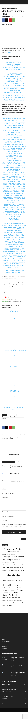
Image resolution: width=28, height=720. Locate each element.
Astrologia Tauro (13, 564)
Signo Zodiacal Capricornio (7, 600)
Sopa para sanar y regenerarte (18, 665)
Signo (19, 587)
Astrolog (4, 554)
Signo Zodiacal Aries (6, 597)
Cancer (11, 567)
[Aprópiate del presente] (5, 482)
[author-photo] (14, 452)
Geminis (4, 570)
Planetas (7, 582)
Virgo (3, 605)
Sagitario (4, 587)
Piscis (3, 582)
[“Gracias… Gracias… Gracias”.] (5, 468)
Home (3, 639)
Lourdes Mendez (6, 16)
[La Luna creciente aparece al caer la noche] (5, 674)
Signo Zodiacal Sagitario (7, 602)
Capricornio (16, 567)
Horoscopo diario (15, 570)
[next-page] (5, 489)
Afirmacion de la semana (17, 5)
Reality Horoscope (11, 585)
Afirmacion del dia (12, 414)
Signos (20, 590)
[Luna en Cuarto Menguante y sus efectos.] (5, 659)
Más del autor (19, 462)
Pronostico (8, 5)
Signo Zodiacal (9, 595)
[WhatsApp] (13, 20)
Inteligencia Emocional (20, 437)
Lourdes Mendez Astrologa (7, 577)
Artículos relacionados (8, 462)
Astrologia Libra (5, 564)
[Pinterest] (10, 20)
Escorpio (21, 567)
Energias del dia (5, 416)
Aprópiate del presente (17, 481)
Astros (5, 567)
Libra (6, 572)
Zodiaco (9, 605)
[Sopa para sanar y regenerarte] (5, 667)
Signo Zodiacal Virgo (17, 602)
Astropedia (4, 648)
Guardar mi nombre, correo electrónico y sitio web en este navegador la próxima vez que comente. (14, 526)
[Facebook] (3, 20)
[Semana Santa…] (5, 476)
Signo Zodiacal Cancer (16, 597)
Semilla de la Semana (12, 587)
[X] (6, 20)
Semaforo (4, 418)
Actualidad (4, 644)
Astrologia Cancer (5, 562)
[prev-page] (3, 489)
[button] (2, 2)
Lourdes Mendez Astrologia (12, 580)
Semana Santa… (15, 473)
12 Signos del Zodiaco (12, 549)
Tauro (23, 602)
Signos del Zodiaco (10, 592)
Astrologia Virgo (21, 564)
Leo (3, 572)
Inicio (3, 5)
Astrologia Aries (17, 559)
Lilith (9, 52)
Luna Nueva (21, 416)
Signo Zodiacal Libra (18, 600)
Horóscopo (4, 646)
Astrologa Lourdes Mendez (13, 557)
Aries (21, 551)
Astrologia (20, 414)
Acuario (4, 551)
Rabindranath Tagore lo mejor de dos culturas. (8, 437)
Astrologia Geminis (14, 562)
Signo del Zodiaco (9, 590)
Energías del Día (6, 641)
